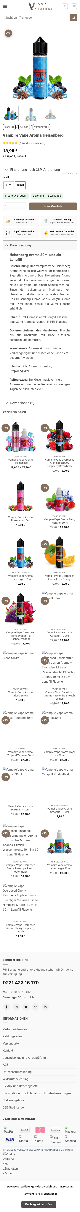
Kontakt (8, 1050)
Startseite (9, 127)
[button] (5, 6)
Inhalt (6, 177)
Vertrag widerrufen (15, 1029)
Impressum (65, 1186)
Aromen (24, 127)
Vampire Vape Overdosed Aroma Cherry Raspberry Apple (20, 928)
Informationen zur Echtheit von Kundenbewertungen (37, 1093)
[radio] (9, 185)
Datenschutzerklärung (17, 1072)
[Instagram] (16, 1007)
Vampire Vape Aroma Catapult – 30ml (59, 634)
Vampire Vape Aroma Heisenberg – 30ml (59, 867)
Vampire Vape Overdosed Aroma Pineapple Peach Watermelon (20, 868)
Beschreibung (20, 245)
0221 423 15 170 (21, 982)
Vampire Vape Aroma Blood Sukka (20, 694)
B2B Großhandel (13, 1107)
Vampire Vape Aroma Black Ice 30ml (59, 754)
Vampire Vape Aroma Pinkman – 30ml (20, 808)
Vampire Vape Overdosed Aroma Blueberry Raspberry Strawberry (59, 463)
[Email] (35, 1007)
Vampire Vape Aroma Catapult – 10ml (59, 810)
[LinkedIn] (45, 1007)
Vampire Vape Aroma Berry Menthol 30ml (59, 521)
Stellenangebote (13, 1100)
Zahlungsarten (12, 1036)
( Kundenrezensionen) (32, 143)
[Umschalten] (6, 170)
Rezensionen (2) (22, 403)
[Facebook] (6, 1007)
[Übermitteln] (73, 17)
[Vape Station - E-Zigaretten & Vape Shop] (40, 6)
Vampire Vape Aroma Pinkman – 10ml (20, 519)
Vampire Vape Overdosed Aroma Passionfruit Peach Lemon (59, 695)
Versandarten (11, 1043)
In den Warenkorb (53, 206)
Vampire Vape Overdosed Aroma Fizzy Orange (59, 577)
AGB (6, 1064)
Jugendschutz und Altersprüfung (24, 1057)
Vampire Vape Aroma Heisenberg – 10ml (20, 577)
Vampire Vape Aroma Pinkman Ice (20, 461)
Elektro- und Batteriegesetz (20, 1086)
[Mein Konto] (65, 6)
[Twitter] (26, 1007)
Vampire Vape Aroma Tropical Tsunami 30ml (20, 754)
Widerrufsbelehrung (15, 1079)
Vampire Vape (41, 127)
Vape (51, 266)
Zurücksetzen (69, 173)
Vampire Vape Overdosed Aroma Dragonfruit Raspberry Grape (20, 635)
